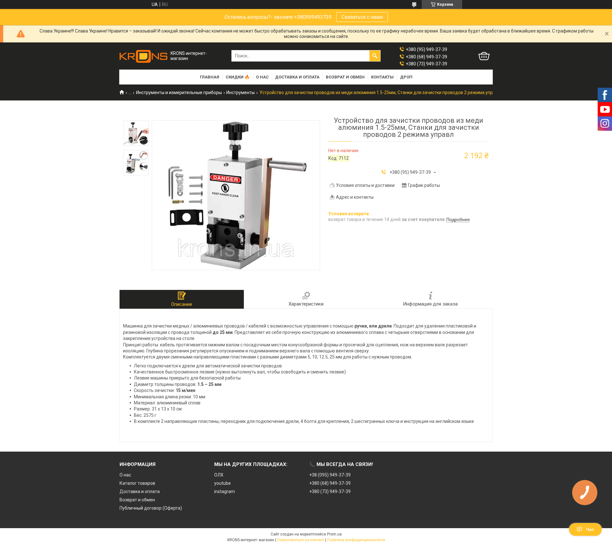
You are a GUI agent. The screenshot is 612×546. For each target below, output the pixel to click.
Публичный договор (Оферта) (151, 508)
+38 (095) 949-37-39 (330, 474)
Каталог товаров (137, 483)
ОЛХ (218, 474)
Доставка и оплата (297, 77)
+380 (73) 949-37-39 (330, 491)
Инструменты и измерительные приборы (179, 92)
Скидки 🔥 (238, 77)
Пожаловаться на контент (300, 540)
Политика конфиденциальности (356, 540)
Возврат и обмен (345, 77)
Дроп (406, 77)
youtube (222, 483)
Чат (590, 529)
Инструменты (240, 92)
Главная (209, 77)
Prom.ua (334, 534)
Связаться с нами (362, 17)
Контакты (382, 77)
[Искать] (374, 55)
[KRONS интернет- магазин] (143, 56)
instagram (224, 491)
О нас (262, 77)
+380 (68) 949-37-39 (330, 483)
